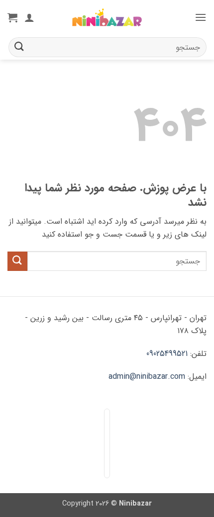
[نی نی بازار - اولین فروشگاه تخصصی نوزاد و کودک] (107, 17)
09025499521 (167, 353)
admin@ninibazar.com (146, 376)
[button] (201, 17)
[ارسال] (19, 47)
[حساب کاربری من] (29, 17)
